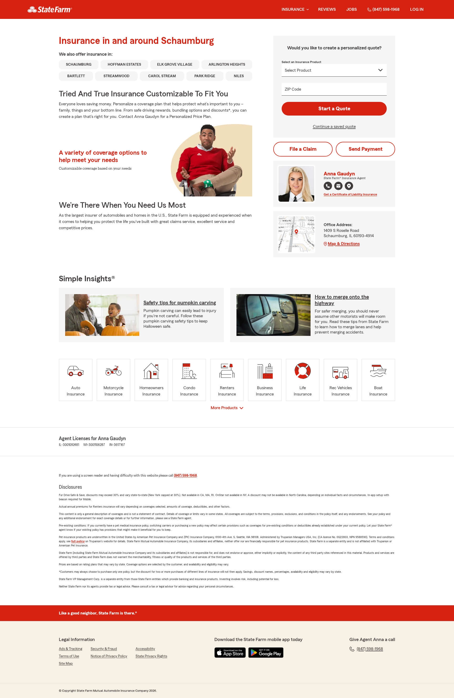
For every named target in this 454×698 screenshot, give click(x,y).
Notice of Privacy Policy (109, 656)
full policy (78, 541)
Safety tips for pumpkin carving (179, 302)
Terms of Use (69, 656)
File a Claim (303, 149)
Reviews (327, 9)
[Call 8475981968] (328, 186)
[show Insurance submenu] (307, 9)
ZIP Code (293, 89)
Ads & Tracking (70, 649)
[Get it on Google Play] (265, 652)
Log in (417, 9)
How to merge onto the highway (342, 300)
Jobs (351, 9)
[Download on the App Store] (230, 652)
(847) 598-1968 (386, 9)
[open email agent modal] (338, 186)
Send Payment (366, 149)
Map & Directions (344, 244)
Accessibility (145, 649)
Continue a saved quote (334, 126)
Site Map (66, 663)
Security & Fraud (104, 649)
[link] (49, 9)
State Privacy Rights (151, 656)
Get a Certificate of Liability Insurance (350, 194)
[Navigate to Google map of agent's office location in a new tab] (349, 186)
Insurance (293, 9)
